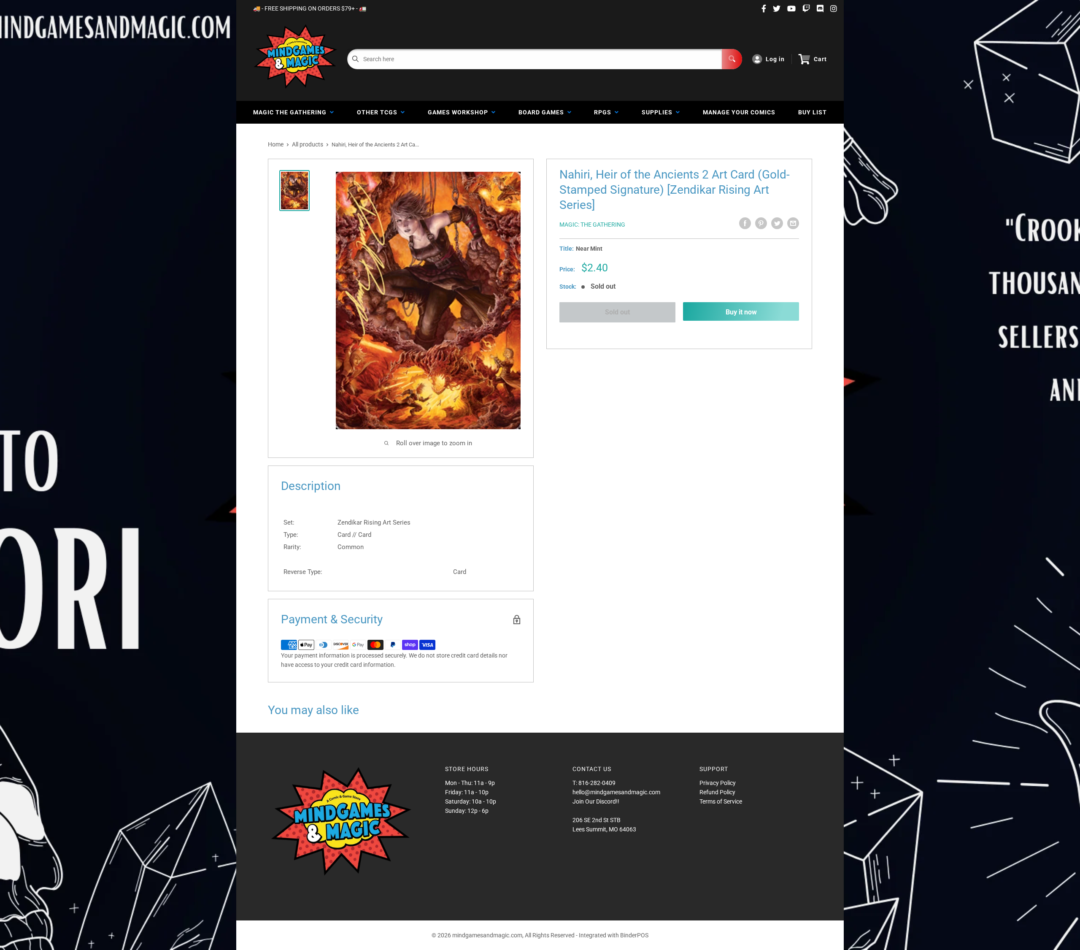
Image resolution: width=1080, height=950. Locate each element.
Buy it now (741, 312)
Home (276, 144)
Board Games (542, 112)
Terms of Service (720, 801)
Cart (820, 59)
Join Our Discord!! (595, 801)
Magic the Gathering (291, 112)
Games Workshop (459, 112)
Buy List (812, 112)
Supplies (659, 112)
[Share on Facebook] (745, 223)
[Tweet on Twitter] (777, 223)
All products (307, 144)
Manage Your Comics (739, 112)
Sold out (617, 312)
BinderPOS (634, 935)
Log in (775, 59)
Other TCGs (379, 112)
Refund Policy (717, 792)
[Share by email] (793, 223)
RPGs (604, 112)
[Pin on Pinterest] (761, 223)
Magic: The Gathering (592, 224)
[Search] (732, 59)
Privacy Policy (717, 782)
